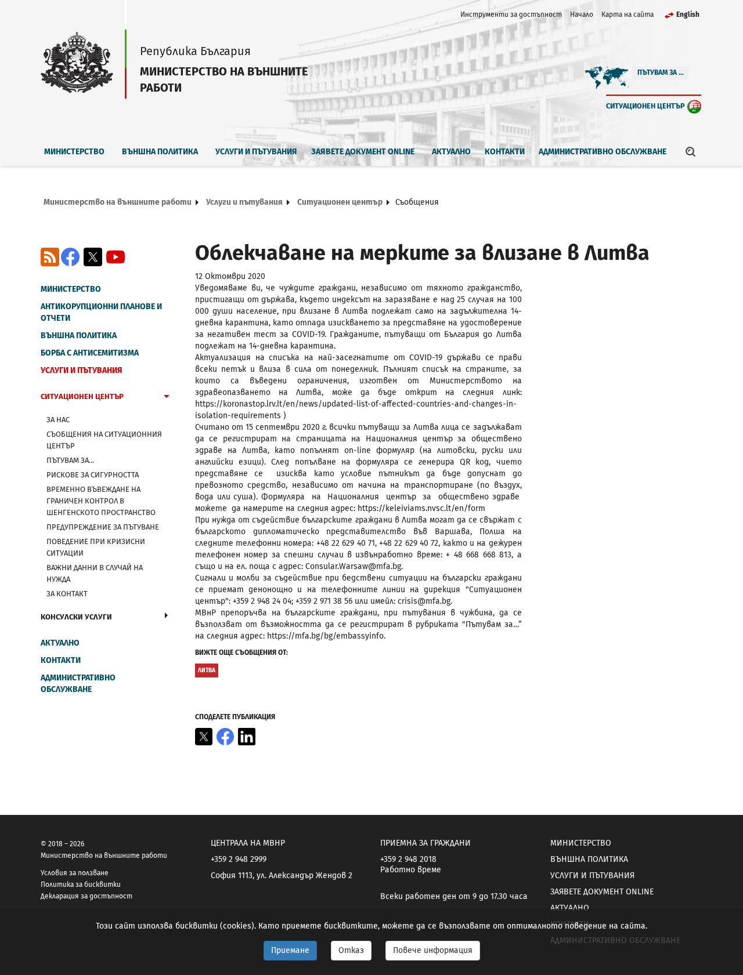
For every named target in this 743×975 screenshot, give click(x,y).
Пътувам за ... (660, 72)
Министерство (74, 152)
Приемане (290, 950)
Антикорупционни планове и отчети (101, 312)
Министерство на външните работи (118, 202)
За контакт (67, 593)
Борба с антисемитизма (90, 353)
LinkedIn (246, 736)
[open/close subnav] (166, 398)
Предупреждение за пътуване (102, 527)
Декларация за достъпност (86, 896)
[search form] (691, 151)
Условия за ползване (75, 873)
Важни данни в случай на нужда (94, 573)
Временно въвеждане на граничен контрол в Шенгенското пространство (101, 501)
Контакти (505, 152)
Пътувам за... (70, 460)
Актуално (451, 152)
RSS (50, 257)
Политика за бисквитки (81, 884)
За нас (58, 419)
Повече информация (433, 950)
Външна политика (160, 152)
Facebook (70, 257)
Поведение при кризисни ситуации (95, 547)
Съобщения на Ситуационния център (104, 440)
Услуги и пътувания (256, 152)
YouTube (115, 257)
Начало (581, 14)
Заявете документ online (362, 152)
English (687, 14)
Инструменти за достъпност (511, 14)
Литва (206, 670)
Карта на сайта (627, 14)
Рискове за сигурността (92, 474)
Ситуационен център (645, 106)
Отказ (351, 950)
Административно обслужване (602, 152)
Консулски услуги (76, 616)
